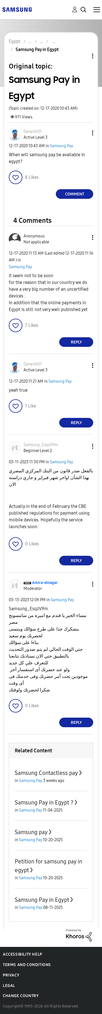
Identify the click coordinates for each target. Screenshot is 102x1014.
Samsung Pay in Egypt (42, 899)
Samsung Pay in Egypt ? (44, 802)
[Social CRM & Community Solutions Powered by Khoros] (79, 935)
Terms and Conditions (27, 964)
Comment (74, 194)
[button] (83, 133)
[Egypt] (17, 9)
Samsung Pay (61, 146)
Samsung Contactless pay (46, 773)
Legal (9, 985)
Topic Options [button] (83, 56)
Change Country (21, 995)
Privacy (11, 975)
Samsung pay (31, 832)
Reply (76, 342)
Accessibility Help (22, 954)
